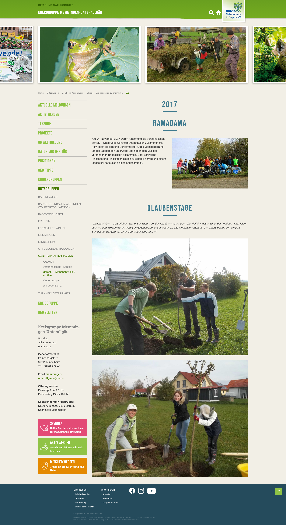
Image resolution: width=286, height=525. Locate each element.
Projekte (45, 133)
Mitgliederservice (111, 502)
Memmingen (46, 234)
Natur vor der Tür (52, 151)
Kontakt (106, 494)
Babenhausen (48, 196)
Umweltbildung (50, 142)
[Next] (278, 55)
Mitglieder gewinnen (84, 507)
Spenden (79, 498)
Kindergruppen (50, 179)
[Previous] (7, 55)
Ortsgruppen (53, 93)
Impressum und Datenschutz (87, 513)
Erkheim (44, 221)
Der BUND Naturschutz (55, 5)
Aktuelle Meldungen (54, 105)
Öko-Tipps (46, 170)
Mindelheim (46, 241)
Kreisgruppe (48, 303)
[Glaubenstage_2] (170, 418)
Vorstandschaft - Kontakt (57, 266)
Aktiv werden (48, 114)
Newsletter (47, 312)
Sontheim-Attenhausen (73, 93)
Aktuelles (48, 261)
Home (41, 93)
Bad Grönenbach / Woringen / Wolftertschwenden (60, 205)
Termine (44, 123)
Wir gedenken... (52, 285)
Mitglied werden (82, 494)
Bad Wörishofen (50, 214)
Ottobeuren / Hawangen (56, 248)
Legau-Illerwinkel (52, 228)
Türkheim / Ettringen (54, 293)
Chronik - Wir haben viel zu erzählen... (105, 93)
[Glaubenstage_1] (170, 296)
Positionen (47, 161)
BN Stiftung (80, 502)
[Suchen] (211, 12)
